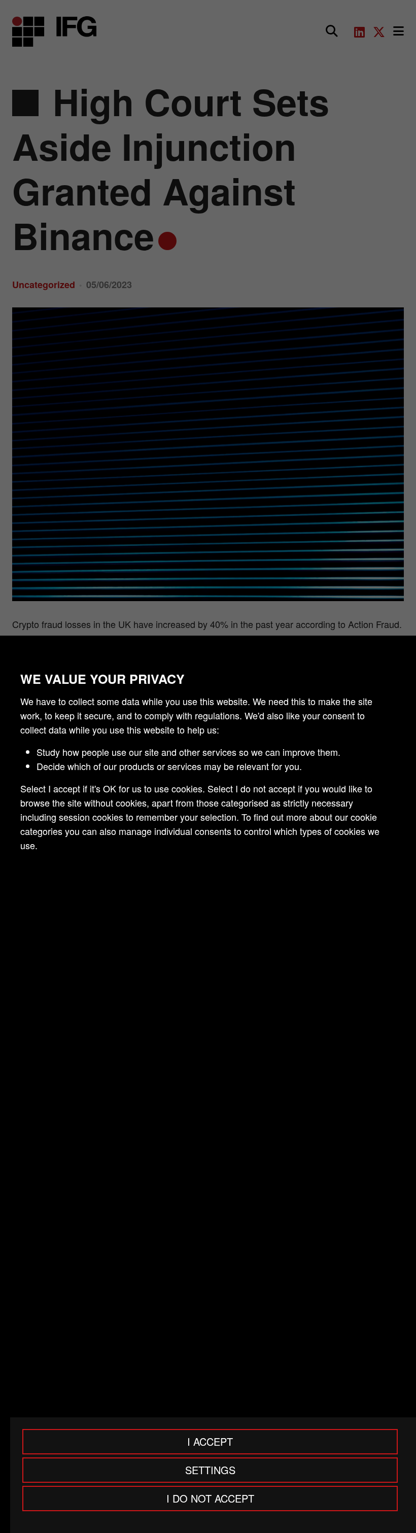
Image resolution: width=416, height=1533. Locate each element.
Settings (210, 1469)
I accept (210, 1441)
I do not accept (210, 1498)
